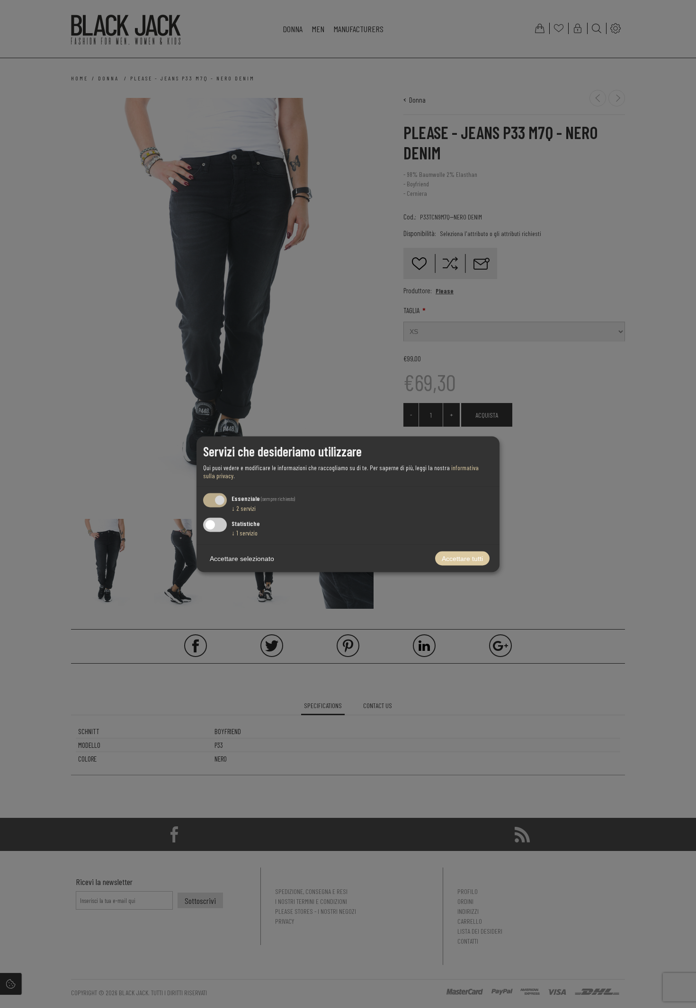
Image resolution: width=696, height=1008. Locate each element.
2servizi (244, 508)
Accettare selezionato (242, 558)
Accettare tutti (462, 558)
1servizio (245, 532)
